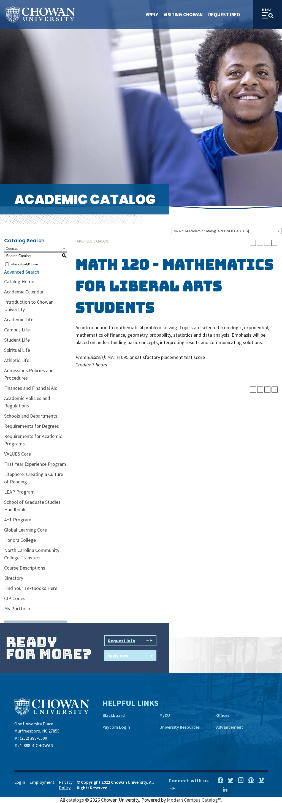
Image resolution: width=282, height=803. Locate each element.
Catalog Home (19, 281)
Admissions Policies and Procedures (29, 374)
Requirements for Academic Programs (33, 440)
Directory (13, 578)
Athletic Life (16, 360)
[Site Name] (40, 14)
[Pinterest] (251, 780)
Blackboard (113, 715)
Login (19, 782)
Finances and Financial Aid (31, 388)
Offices (222, 715)
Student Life (17, 340)
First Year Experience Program (35, 464)
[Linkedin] (225, 789)
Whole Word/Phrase (24, 264)
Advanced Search (21, 272)
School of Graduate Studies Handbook (32, 506)
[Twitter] (230, 780)
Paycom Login (116, 727)
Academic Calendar (24, 291)
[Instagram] (240, 780)
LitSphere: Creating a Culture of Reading (33, 478)
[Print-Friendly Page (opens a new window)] (267, 243)
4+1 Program (17, 519)
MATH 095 (117, 357)
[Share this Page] (260, 243)
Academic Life (18, 319)
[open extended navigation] (267, 14)
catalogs (75, 800)
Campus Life (17, 329)
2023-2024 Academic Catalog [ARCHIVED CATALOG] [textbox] (211, 231)
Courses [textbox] (12, 248)
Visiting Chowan (183, 14)
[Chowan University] (52, 706)
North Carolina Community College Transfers (31, 554)
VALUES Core (17, 454)
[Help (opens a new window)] (274, 243)
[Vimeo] (261, 780)
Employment (42, 782)
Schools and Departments (30, 416)
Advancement (229, 727)
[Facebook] (220, 780)
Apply (152, 14)
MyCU (164, 715)
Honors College (20, 540)
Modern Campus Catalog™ (194, 800)
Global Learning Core (25, 530)
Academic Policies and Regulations (27, 402)
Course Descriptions (24, 568)
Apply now (118, 655)
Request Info (224, 14)
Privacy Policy (65, 784)
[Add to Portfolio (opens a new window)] (253, 243)
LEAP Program (19, 492)
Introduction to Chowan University (28, 305)
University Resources (179, 727)
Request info (121, 640)
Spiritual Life (17, 350)
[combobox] (227, 231)
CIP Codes (14, 598)
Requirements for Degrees (31, 426)
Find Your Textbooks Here (30, 588)
